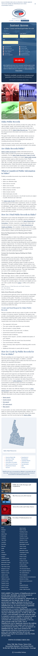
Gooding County (23, 532)
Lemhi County (23, 554)
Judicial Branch (25, 462)
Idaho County (23, 529)
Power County (23, 556)
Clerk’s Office (27, 415)
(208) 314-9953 (25, 20)
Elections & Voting (24, 579)
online (19, 282)
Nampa (3, 532)
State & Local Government (26, 581)
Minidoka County (5, 589)
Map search (6, 406)
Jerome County (5, 585)
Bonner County (5, 570)
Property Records (24, 585)
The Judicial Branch (24, 572)
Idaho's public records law (8, 151)
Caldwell (3, 538)
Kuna (2, 550)
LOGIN (11, 20)
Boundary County (24, 542)
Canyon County (5, 558)
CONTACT (17, 20)
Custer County (23, 565)
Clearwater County (24, 552)
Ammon (3, 552)
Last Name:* (23, 33)
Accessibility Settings (20, 652)
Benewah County (24, 550)
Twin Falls (3, 540)
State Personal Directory (11, 464)
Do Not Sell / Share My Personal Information (16, 648)
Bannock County (5, 564)
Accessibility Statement (12, 646)
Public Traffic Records (25, 589)
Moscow (3, 546)
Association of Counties (11, 462)
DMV (22, 465)
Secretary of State (10, 459)
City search (6, 402)
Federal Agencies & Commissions (28, 577)
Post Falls (3, 544)
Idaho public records (30, 157)
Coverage (33, 648)
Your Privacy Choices (26, 646)
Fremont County (23, 534)
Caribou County (23, 560)
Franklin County (23, 536)
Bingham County (5, 568)
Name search (6, 397)
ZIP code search (7, 404)
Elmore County (5, 577)
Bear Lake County (24, 563)
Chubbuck (3, 554)
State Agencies (9, 460)
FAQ (21, 583)
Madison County (5, 572)
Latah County (4, 575)
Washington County (24, 544)
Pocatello (3, 536)
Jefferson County (5, 579)
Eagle (2, 548)
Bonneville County (5, 562)
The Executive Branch (25, 568)
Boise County (23, 558)
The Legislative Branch (25, 570)
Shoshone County (24, 538)
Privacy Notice (18, 70)
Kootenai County (5, 560)
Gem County (23, 528)
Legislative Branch (25, 460)
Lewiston (3, 542)
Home (9, 644)
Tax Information (25, 464)
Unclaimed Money (24, 587)
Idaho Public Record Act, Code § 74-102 (24, 155)
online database (17, 381)
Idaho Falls (4, 534)
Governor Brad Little (10, 457)
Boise (2, 527)
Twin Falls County (5, 566)
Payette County (5, 583)
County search (7, 399)
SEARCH (19, 60)
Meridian (3, 529)
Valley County (23, 548)
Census (23, 467)
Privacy (20, 644)
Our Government (24, 566)
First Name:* (6, 33)
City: (4, 39)
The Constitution (23, 575)
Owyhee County (23, 540)
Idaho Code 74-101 (9, 201)
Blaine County (4, 587)
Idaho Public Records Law (20, 130)
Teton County (23, 546)
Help (16, 644)
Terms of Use (27, 644)
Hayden (3, 556)
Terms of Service (28, 68)
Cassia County (4, 581)
